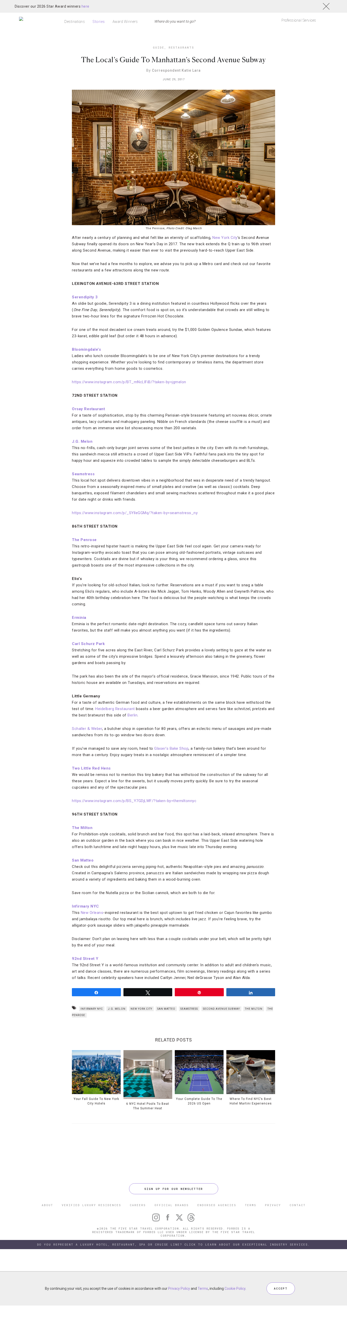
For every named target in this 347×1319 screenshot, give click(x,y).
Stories (98, 22)
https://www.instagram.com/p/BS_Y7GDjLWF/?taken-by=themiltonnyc (134, 801)
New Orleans (92, 912)
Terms (203, 1288)
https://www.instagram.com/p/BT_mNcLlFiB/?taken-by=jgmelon (129, 382)
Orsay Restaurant (88, 409)
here (85, 6)
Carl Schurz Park (88, 643)
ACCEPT (281, 1288)
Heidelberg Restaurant (115, 709)
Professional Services (298, 20)
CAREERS (138, 1205)
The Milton (82, 827)
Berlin (132, 715)
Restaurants (181, 47)
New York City (225, 237)
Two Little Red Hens (91, 768)
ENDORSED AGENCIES (216, 1205)
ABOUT (47, 1205)
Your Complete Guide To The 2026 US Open (199, 1101)
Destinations (74, 22)
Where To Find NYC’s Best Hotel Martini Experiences (251, 1101)
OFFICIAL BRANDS (171, 1205)
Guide (158, 47)
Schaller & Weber (87, 728)
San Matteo (82, 860)
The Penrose (84, 540)
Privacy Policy (179, 1288)
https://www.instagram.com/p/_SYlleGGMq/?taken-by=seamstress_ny (135, 513)
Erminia (79, 617)
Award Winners (125, 22)
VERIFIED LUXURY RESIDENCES (91, 1205)
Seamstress (83, 474)
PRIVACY (273, 1205)
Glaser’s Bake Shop (171, 748)
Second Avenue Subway (221, 1008)
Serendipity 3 (85, 297)
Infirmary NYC (85, 906)
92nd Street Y (85, 958)
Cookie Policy (235, 1288)
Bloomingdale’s (86, 349)
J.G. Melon (82, 441)
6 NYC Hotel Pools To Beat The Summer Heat (147, 1106)
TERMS (250, 1205)
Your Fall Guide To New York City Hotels (96, 1101)
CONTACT (298, 1205)
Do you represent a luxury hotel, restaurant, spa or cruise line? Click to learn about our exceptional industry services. (173, 1244)
